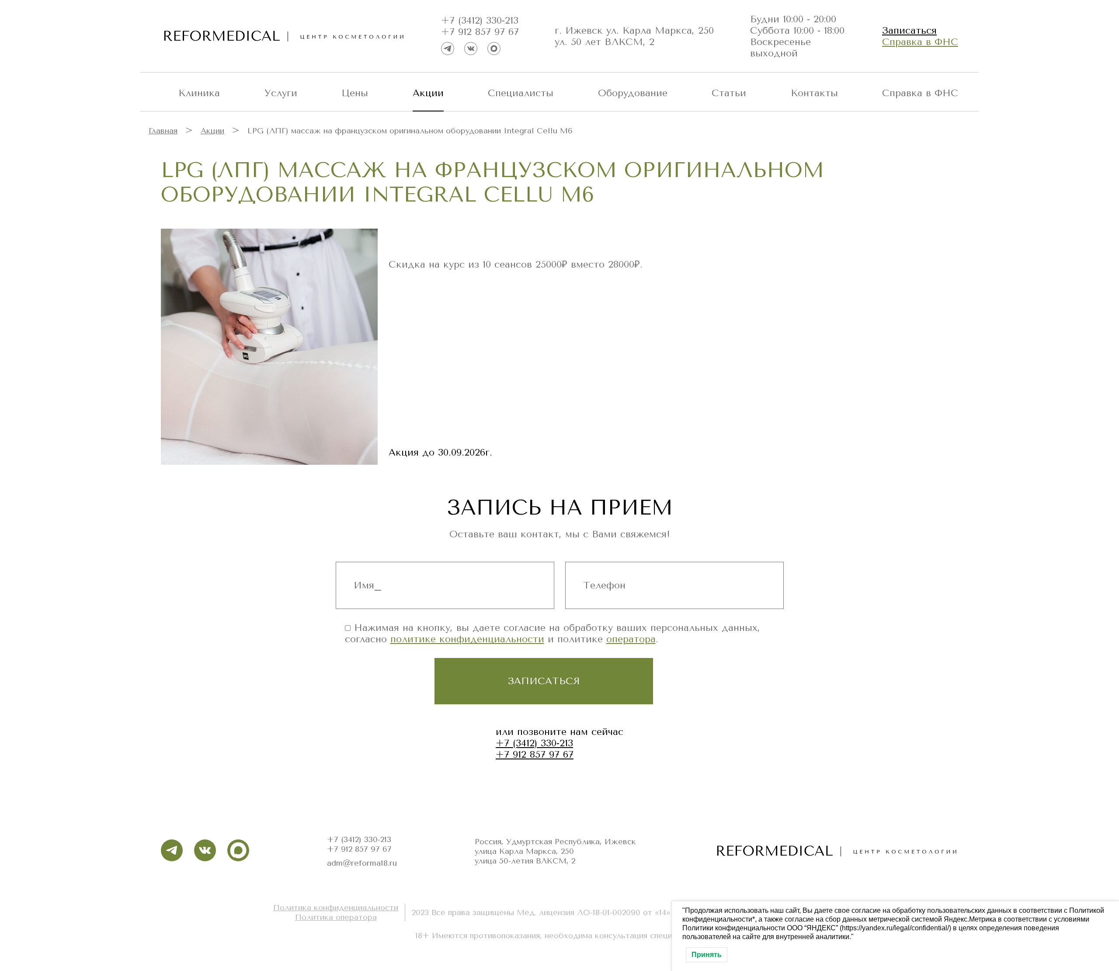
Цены (354, 93)
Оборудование (632, 93)
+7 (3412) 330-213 (479, 20)
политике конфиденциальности (467, 639)
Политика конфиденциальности (335, 907)
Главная (163, 131)
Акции (428, 93)
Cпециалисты (520, 93)
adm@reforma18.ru (362, 863)
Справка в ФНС (920, 42)
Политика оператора (336, 917)
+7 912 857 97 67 (480, 32)
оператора (631, 639)
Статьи (729, 93)
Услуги (280, 93)
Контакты (814, 93)
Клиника (199, 93)
